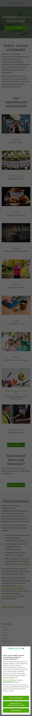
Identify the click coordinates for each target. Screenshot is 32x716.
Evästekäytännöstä (8, 680)
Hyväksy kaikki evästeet (16, 698)
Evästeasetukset (16, 710)
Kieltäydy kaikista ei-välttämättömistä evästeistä (16, 704)
